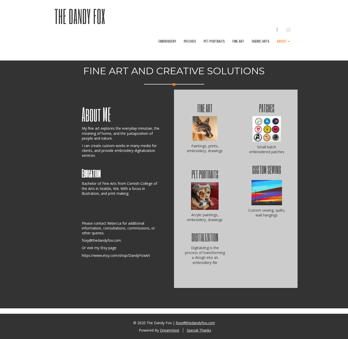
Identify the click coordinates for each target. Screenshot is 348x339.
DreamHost (169, 330)
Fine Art (238, 41)
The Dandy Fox (79, 16)
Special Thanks (199, 330)
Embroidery (167, 41)
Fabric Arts (260, 41)
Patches (190, 41)
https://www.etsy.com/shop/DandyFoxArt (116, 255)
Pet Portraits (214, 41)
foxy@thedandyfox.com (101, 240)
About (282, 41)
